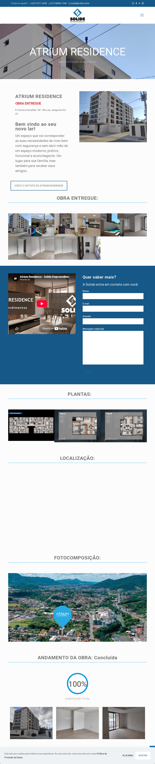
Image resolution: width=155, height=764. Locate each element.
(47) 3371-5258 (39, 3)
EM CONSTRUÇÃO (70, 62)
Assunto (87, 316)
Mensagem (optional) (93, 329)
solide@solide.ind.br (80, 3)
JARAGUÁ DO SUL (87, 62)
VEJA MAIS (127, 755)
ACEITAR (143, 755)
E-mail (86, 303)
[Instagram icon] (143, 3)
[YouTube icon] (139, 3)
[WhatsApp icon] (133, 3)
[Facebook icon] (136, 3)
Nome (86, 291)
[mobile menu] (142, 15)
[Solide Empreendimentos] (77, 15)
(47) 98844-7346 (59, 3)
